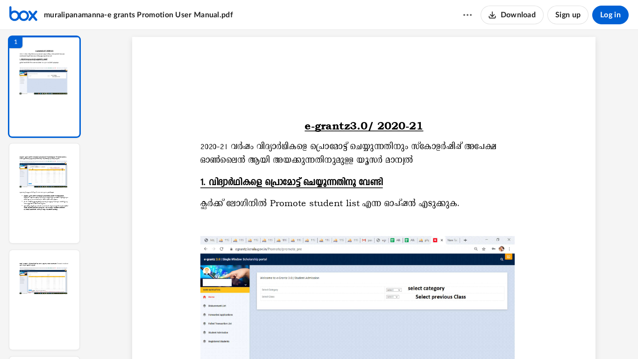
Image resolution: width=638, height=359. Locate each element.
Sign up (568, 15)
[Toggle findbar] (294, 336)
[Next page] (345, 336)
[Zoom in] (396, 336)
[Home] (23, 15)
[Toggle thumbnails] (277, 336)
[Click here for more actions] (467, 15)
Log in (610, 15)
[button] (44, 86)
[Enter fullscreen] (449, 336)
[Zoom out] (364, 336)
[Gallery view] (432, 336)
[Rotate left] (415, 336)
